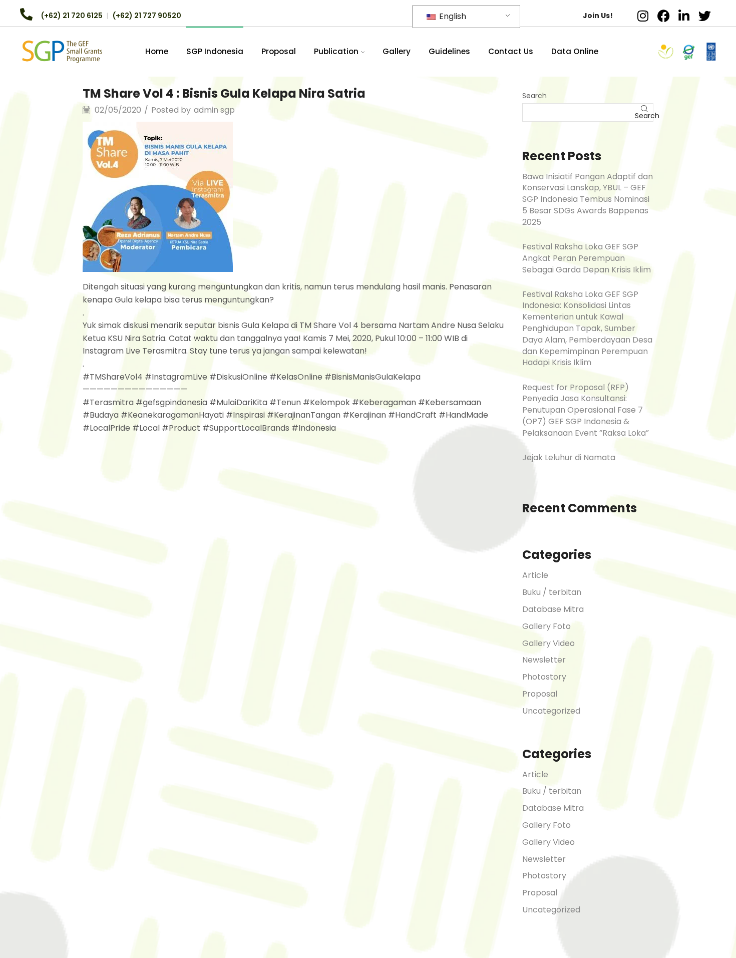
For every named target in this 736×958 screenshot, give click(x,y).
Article (535, 575)
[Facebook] (663, 16)
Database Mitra (553, 609)
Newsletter (544, 660)
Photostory (544, 677)
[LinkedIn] (684, 16)
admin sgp (214, 110)
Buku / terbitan (551, 592)
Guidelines (449, 51)
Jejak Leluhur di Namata (568, 457)
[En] (62, 51)
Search (534, 96)
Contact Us (510, 51)
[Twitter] (704, 16)
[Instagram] (643, 16)
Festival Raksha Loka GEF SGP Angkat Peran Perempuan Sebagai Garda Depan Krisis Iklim (586, 258)
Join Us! (598, 16)
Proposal (278, 51)
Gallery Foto (546, 626)
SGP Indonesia (214, 51)
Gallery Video (548, 643)
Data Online (574, 51)
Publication (336, 51)
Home (156, 51)
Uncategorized (551, 711)
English (451, 16)
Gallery (397, 51)
